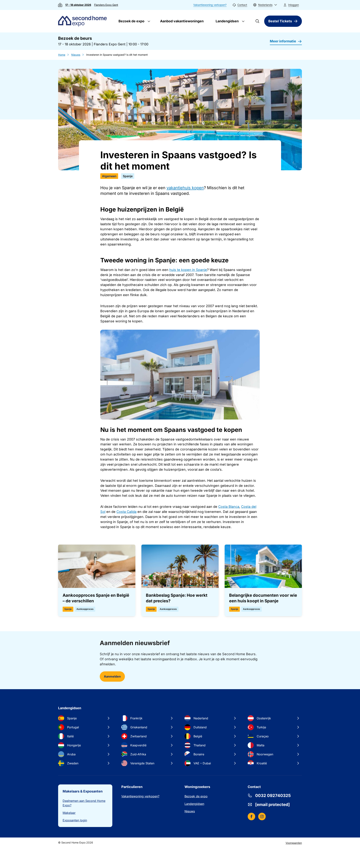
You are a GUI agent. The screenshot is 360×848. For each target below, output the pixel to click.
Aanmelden (112, 676)
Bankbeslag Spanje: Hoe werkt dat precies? (176, 598)
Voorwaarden (294, 842)
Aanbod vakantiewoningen (182, 21)
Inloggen (293, 4)
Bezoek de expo (131, 21)
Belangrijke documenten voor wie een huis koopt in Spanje (263, 598)
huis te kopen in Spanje (188, 270)
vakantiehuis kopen (185, 187)
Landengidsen (227, 21)
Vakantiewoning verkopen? (209, 4)
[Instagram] (262, 816)
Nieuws (75, 54)
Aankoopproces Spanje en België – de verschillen (96, 598)
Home (61, 54)
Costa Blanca (228, 507)
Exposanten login (75, 820)
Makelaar (69, 813)
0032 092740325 (273, 795)
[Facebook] (251, 816)
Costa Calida (126, 512)
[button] (265, 5)
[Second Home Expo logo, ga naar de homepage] (83, 21)
